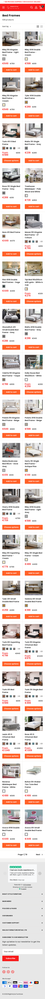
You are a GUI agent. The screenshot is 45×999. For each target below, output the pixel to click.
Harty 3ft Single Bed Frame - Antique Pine (32, 464)
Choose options (11, 160)
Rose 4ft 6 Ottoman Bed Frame (31, 737)
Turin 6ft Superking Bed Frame (11, 643)
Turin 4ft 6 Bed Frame (9, 142)
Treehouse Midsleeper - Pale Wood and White (33, 189)
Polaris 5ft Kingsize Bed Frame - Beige (11, 419)
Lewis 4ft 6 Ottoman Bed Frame (8, 737)
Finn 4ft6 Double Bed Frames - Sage (11, 280)
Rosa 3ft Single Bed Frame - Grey (11, 187)
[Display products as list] (42, 26)
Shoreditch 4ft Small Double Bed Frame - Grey (10, 330)
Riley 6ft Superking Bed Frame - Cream (11, 555)
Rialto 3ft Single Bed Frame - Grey (33, 142)
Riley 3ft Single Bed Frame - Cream (33, 554)
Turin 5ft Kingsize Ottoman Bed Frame (32, 645)
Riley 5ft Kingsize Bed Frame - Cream (10, 98)
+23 (19, 148)
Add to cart (11, 70)
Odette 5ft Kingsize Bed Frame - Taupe (11, 374)
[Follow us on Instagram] (8, 971)
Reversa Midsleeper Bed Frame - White (9, 784)
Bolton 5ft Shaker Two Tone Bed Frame (33, 784)
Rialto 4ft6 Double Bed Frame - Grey (33, 328)
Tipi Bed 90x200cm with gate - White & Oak (34, 282)
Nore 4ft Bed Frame (11, 232)
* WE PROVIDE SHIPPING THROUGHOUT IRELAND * (22, 2)
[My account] (36, 7)
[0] (40, 7)
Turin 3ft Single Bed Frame (34, 690)
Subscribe (10, 958)
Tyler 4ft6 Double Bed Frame (33, 96)
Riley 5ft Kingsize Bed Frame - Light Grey (10, 52)
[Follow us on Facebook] (4, 971)
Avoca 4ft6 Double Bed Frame (11, 829)
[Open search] (31, 7)
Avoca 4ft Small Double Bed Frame (33, 829)
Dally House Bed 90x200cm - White (33, 374)
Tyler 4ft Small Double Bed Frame (10, 600)
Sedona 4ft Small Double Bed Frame (33, 600)
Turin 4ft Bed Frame (8, 690)
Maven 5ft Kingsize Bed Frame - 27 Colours (33, 235)
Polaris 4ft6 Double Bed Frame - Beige (33, 419)
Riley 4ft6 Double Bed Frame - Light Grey (33, 510)
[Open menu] (3, 7)
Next (38, 854)
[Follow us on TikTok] (12, 971)
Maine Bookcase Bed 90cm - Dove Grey (10, 464)
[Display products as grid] (38, 26)
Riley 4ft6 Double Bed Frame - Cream (32, 52)
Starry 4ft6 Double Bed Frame (10, 508)
